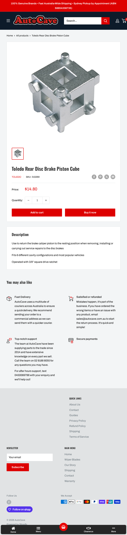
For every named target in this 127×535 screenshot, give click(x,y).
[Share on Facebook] (94, 176)
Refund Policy (77, 426)
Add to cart (36, 212)
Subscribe (18, 467)
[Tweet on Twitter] (106, 176)
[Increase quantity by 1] (45, 200)
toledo (16, 177)
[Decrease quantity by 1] (28, 200)
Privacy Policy (77, 420)
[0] (124, 21)
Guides (73, 415)
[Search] (105, 20)
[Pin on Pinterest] (100, 176)
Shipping (74, 431)
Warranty (69, 481)
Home (10, 35)
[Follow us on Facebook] (9, 502)
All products (22, 35)
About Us (74, 404)
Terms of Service (79, 436)
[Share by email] (113, 176)
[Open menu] (8, 20)
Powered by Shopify (17, 524)
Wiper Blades (72, 459)
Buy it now (90, 212)
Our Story (70, 465)
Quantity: (17, 200)
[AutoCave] (35, 20)
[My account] (117, 21)
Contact (74, 410)
